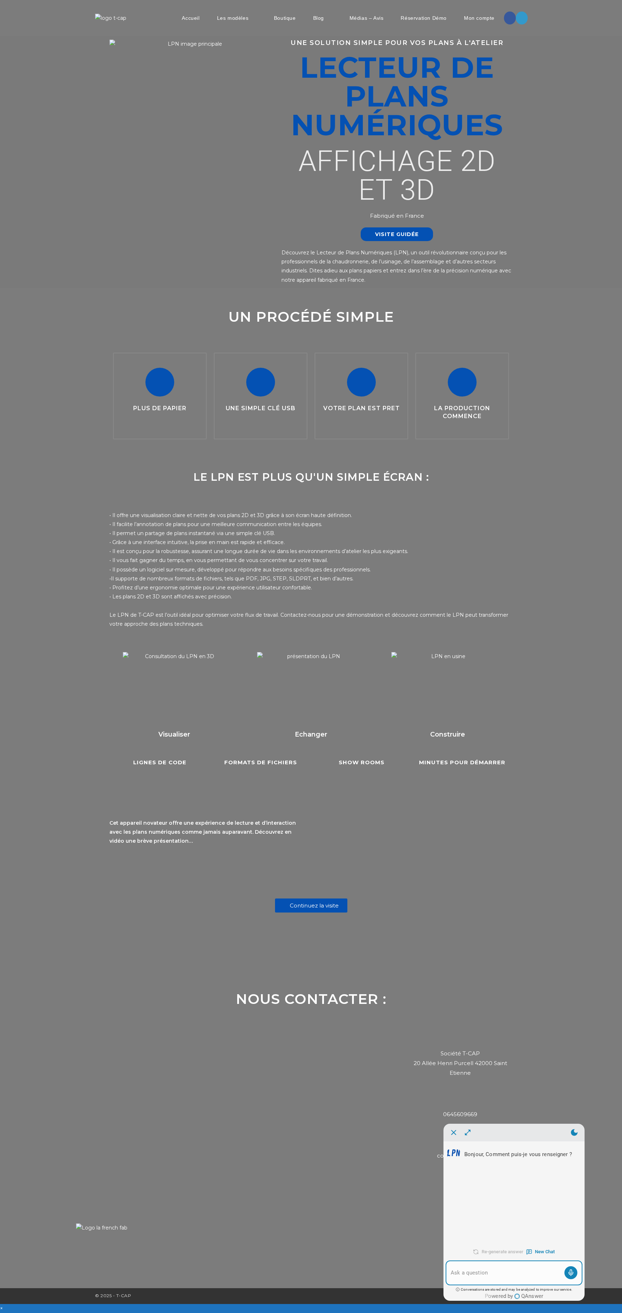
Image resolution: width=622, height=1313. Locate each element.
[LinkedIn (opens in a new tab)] (522, 18)
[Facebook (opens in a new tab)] (510, 18)
